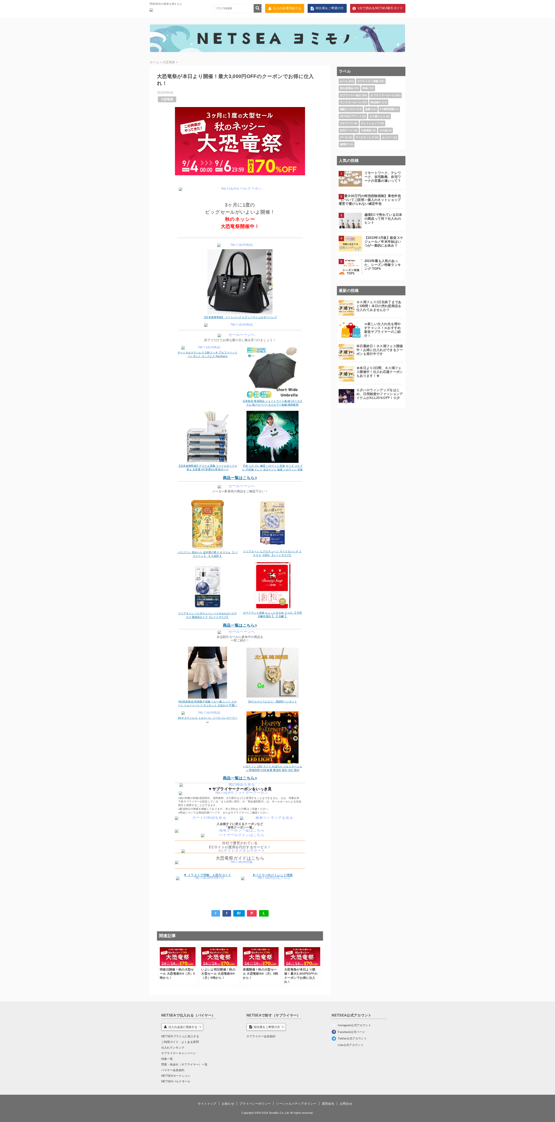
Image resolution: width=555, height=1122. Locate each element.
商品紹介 (376, 102)
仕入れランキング (172, 1047)
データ (344, 137)
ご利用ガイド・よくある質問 (180, 1042)
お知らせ (228, 1103)
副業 (368, 109)
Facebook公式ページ (351, 1032)
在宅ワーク (346, 130)
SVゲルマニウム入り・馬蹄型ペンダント (272, 701)
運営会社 (328, 1103)
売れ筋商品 (346, 88)
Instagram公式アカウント (354, 1025)
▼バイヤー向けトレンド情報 (272, 875)
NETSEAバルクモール (176, 1081)
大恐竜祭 (167, 99)
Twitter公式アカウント (352, 1038)
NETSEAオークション (176, 1075)
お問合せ (346, 1103)
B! (239, 913)
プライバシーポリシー (255, 1103)
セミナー (387, 137)
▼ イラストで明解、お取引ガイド (207, 875)
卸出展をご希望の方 (330, 8)
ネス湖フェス (377, 116)
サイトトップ (207, 1103)
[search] (257, 8)
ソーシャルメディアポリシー (296, 1103)
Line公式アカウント (351, 1045)
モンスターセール (350, 102)
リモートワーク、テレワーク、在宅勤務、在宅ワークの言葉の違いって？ (382, 176)
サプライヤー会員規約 (260, 1036)
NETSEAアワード (351, 116)
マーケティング (365, 137)
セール (344, 81)
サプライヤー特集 (368, 81)
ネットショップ (370, 123)
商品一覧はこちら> (240, 478)
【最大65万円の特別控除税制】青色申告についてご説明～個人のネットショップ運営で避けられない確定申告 (370, 199)
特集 (365, 88)
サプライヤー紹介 (350, 95)
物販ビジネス (348, 109)
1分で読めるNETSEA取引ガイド (380, 8)
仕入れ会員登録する (287, 8)
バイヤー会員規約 (172, 1070)
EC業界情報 (387, 109)
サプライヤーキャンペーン (178, 1053)
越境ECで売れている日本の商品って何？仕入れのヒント (383, 218)
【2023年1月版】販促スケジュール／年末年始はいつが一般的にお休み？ (383, 241)
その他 (383, 130)
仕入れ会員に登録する (182, 1027)
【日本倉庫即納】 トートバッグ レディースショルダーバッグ (240, 317)
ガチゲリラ (346, 123)
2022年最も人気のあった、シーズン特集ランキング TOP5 (382, 264)
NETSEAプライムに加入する (180, 1036)
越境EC (344, 144)
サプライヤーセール (383, 95)
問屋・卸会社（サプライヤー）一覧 (184, 1064)
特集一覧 (167, 1058)
